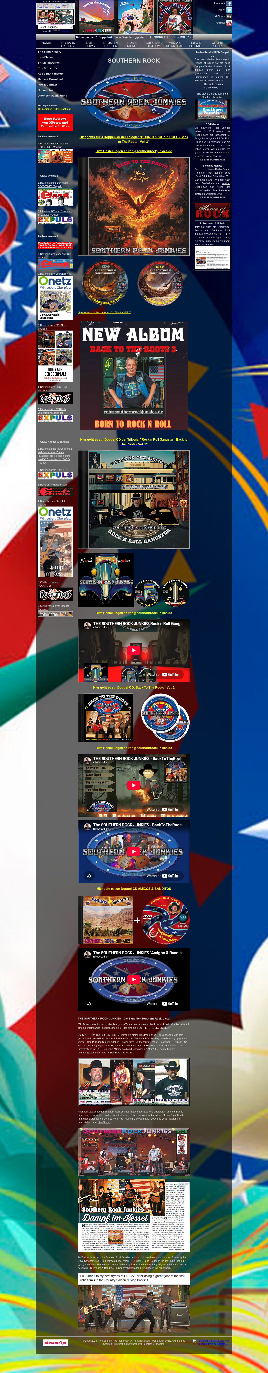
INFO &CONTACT (196, 44)
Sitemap (107, 1344)
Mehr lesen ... (209, 244)
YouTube (220, 22)
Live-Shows (45, 57)
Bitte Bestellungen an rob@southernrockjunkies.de (134, 151)
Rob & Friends (47, 68)
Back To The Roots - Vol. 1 (155, 687)
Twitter (222, 9)
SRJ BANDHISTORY (67, 44)
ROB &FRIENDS (131, 44)
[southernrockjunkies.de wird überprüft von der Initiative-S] (212, 1344)
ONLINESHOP (217, 44)
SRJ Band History (49, 51)
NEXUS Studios (176, 1340)
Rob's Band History (51, 73)
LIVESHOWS (89, 44)
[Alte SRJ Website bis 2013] (55, 24)
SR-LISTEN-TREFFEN (110, 44)
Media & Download (50, 79)
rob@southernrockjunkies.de (150, 613)
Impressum (120, 1344)
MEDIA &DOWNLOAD (174, 44)
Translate (65, 31)
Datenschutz (134, 1344)
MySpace (220, 16)
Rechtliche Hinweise (153, 1344)
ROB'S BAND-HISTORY (154, 44)
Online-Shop (46, 90)
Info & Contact (47, 84)
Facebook (220, 3)
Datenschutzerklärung (52, 95)
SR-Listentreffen (49, 62)
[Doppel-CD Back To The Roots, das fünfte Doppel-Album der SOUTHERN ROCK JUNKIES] (106, 741)
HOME (46, 42)
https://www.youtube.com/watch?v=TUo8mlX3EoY (104, 312)
